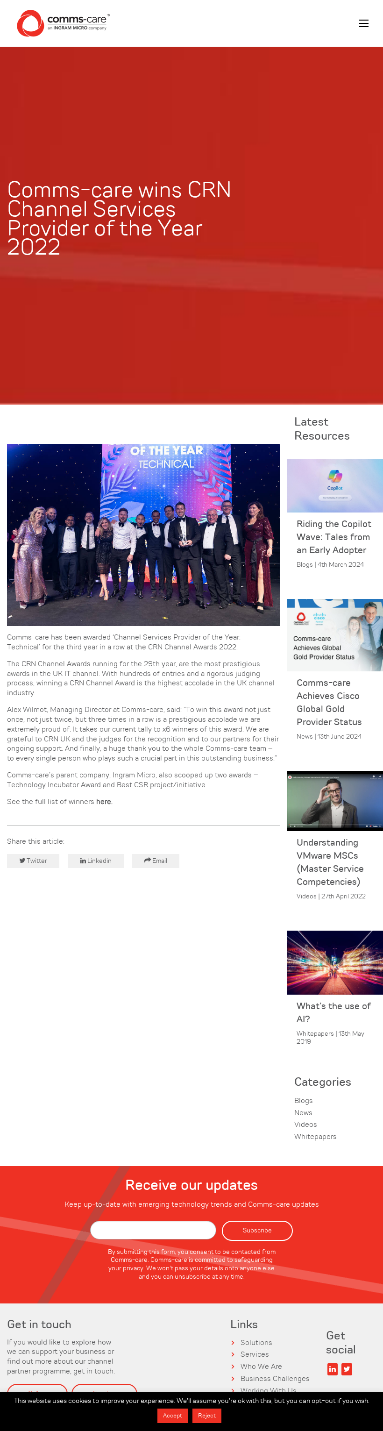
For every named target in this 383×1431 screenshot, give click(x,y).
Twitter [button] (36, 861)
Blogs (303, 1101)
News (303, 1113)
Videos (305, 1125)
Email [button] (159, 861)
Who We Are (261, 1367)
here (103, 802)
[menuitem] (63, 23)
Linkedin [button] (99, 861)
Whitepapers (315, 1137)
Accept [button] (172, 1416)
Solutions (256, 1343)
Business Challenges (275, 1379)
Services (255, 1355)
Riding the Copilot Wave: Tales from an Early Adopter (334, 537)
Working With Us (269, 1391)
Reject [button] (207, 1416)
